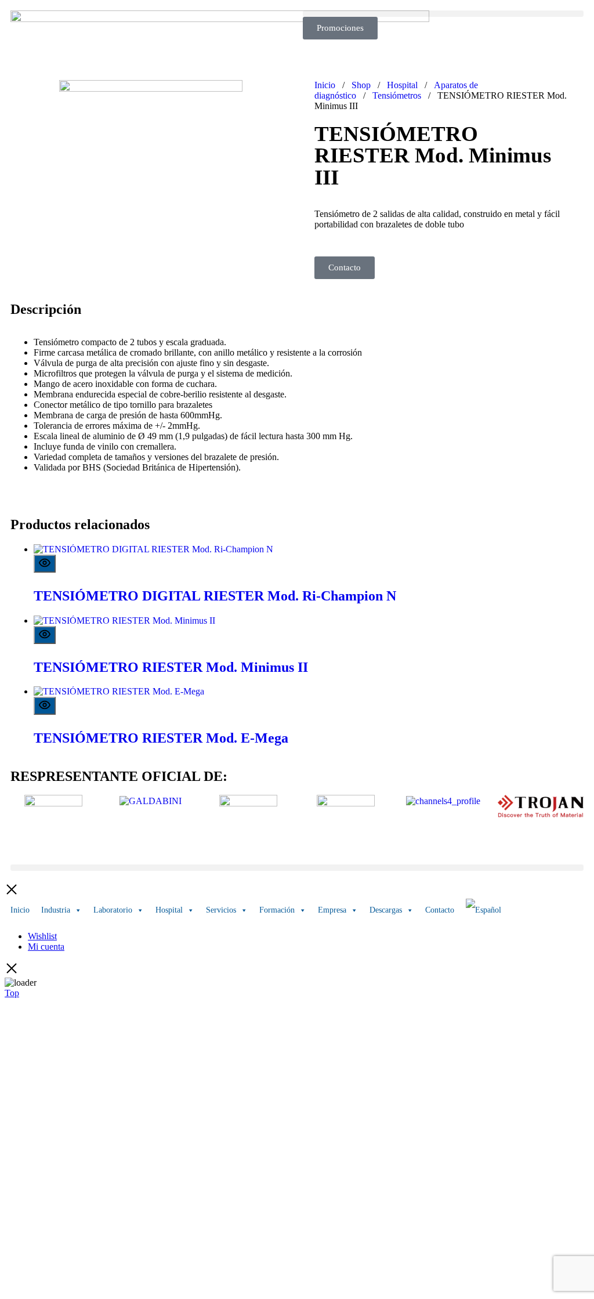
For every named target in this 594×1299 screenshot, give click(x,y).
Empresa (332, 910)
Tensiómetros (396, 95)
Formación (277, 910)
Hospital (402, 85)
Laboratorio (112, 910)
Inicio (324, 85)
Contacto (439, 910)
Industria (55, 910)
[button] (443, 13)
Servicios (221, 910)
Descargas (386, 910)
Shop (361, 85)
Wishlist (42, 936)
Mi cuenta (46, 946)
